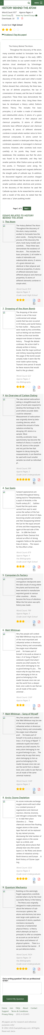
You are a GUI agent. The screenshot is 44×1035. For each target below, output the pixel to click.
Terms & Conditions (19, 1011)
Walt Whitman (12, 630)
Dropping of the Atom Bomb (20, 308)
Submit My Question (15, 998)
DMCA (13, 1031)
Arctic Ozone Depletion (17, 797)
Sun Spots (10, 487)
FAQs (18, 1008)
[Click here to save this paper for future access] (34, 303)
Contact (34, 1008)
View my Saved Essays (25, 15)
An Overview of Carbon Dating (21, 395)
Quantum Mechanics (16, 887)
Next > (26, 208)
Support (5, 1011)
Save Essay (6, 15)
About (25, 1008)
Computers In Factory (16, 575)
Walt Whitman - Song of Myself (21, 713)
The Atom (10, 221)
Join (11, 1008)
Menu (36, 3)
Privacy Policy (7, 1014)
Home (4, 1008)
